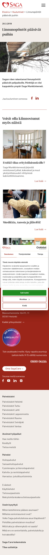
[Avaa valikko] (43, 5)
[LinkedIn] (37, 99)
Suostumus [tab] (8, 254)
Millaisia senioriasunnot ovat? (17, 514)
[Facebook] (32, 99)
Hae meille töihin (10, 439)
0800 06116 (38, 361)
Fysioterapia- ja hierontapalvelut (18, 468)
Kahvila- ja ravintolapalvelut (16, 472)
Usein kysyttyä (10, 504)
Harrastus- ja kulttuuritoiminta (17, 476)
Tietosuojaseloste (11, 493)
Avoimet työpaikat (11, 434)
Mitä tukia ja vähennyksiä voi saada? (20, 526)
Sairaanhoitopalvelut (12, 464)
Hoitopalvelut (9, 460)
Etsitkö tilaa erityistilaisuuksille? (24, 162)
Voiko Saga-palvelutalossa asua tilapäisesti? (24, 518)
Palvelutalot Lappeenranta (15, 414)
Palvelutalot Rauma (12, 418)
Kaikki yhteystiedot (12, 322)
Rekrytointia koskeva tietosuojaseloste (21, 497)
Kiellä (24, 306)
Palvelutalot (8, 396)
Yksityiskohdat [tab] (24, 254)
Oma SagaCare (13, 368)
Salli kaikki (24, 293)
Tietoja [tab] (40, 254)
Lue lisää (39, 181)
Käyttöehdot (8, 489)
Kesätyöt (6, 443)
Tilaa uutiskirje (9, 547)
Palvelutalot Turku (11, 405)
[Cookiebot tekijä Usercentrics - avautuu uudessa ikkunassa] (36, 247)
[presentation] (24, 144)
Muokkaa (23, 299)
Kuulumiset (18, 12)
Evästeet (6, 485)
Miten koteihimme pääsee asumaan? (20, 510)
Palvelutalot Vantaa (11, 426)
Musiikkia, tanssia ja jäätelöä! (22, 222)
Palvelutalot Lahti (11, 410)
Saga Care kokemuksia (14, 542)
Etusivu (6, 12)
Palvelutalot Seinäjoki (13, 422)
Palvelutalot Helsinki (12, 401)
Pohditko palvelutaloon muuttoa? (18, 522)
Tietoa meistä (9, 447)
